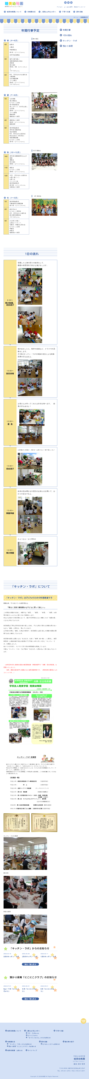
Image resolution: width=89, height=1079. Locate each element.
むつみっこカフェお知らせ (51, 1044)
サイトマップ (32, 1050)
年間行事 (67, 30)
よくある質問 (68, 7)
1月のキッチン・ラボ (48, 956)
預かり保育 (68, 46)
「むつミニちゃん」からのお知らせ (39, 1038)
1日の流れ (67, 35)
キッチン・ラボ (70, 40)
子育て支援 (66, 12)
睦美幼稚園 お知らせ (15, 1050)
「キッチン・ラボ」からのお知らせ (20, 1044)
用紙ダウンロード (79, 7)
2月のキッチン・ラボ (29, 956)
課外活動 (79, 12)
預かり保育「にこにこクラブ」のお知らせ (22, 1046)
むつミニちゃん (33, 1035)
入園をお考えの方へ (49, 12)
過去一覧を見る (30, 964)
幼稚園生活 (32, 12)
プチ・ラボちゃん (33, 1033)
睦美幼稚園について (14, 12)
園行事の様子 (69, 1042)
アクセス (59, 7)
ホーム (76, 17)
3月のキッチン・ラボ (11, 956)
